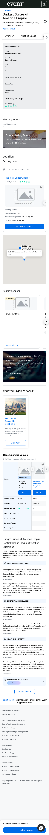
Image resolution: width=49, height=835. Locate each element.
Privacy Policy (7, 763)
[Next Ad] (45, 203)
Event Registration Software (13, 724)
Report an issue (9, 700)
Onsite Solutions (8, 714)
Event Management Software (13, 720)
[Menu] (3, 4)
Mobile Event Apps (9, 728)
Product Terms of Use (10, 766)
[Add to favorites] (45, 21)
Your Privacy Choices (10, 757)
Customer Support (9, 753)
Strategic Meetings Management (15, 732)
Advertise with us (9, 774)
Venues (8, 10)
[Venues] (44, 4)
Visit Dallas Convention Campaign (10, 421)
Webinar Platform (9, 739)
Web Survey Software (10, 735)
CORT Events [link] (12, 314)
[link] (21, 303)
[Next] (46, 37)
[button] (24, 259)
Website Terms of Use (10, 770)
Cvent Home (7, 745)
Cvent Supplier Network (11, 710)
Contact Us (6, 749)
